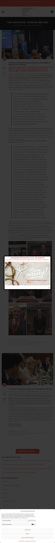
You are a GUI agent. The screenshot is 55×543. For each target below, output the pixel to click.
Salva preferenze (27, 537)
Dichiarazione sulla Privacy (30, 541)
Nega (27, 533)
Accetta (27, 529)
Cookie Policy (21, 541)
